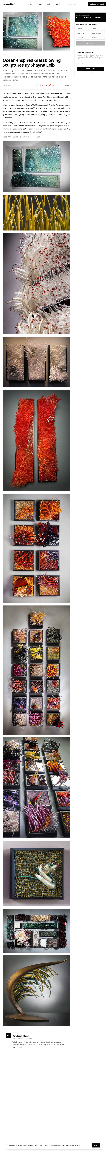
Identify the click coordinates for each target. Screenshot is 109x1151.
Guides (29, 4)
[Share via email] (54, 85)
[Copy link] (58, 85)
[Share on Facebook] (38, 85)
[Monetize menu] (63, 4)
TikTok (94, 29)
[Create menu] (43, 4)
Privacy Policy (76, 1145)
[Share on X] (46, 85)
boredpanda (34, 137)
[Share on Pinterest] (42, 85)
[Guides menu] (33, 4)
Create (39, 4)
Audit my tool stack (97, 4)
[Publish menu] (52, 4)
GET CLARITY (90, 69)
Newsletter (80, 37)
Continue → (90, 43)
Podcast (94, 37)
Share (67, 85)
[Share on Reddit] (50, 85)
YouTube (79, 29)
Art (4, 55)
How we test (71, 4)
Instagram (80, 33)
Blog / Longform (96, 33)
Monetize (59, 4)
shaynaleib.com (18, 137)
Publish (48, 4)
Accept (96, 1145)
